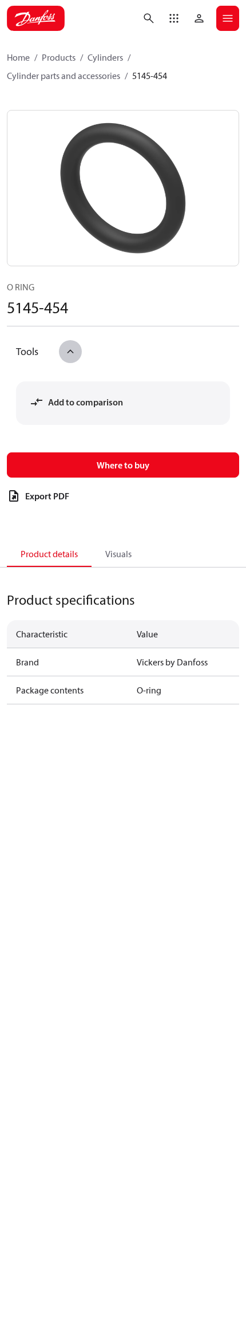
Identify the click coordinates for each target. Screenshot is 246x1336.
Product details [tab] (49, 553)
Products (59, 57)
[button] (174, 18)
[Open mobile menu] (227, 18)
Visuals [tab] (118, 553)
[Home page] (36, 18)
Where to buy (123, 465)
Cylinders (105, 57)
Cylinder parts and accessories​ (63, 75)
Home (18, 57)
